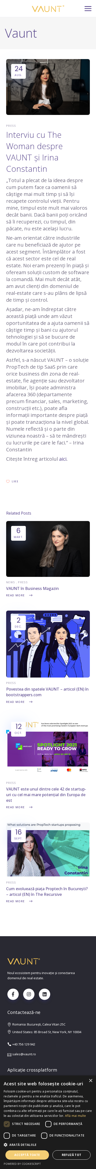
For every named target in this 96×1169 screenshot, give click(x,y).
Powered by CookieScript (22, 1164)
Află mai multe (75, 1116)
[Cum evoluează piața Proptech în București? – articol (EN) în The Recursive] (48, 875)
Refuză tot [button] (71, 1155)
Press (11, 125)
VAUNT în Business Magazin (32, 588)
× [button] (90, 1081)
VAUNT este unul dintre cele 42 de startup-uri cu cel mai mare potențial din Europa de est (46, 794)
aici (62, 459)
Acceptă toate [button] (27, 1155)
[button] (48, 1144)
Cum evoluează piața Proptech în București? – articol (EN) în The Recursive (47, 891)
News (10, 582)
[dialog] (48, 1122)
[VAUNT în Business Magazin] (48, 575)
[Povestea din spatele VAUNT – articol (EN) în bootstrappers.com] (48, 676)
